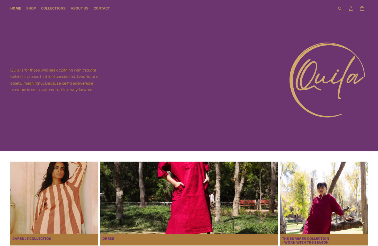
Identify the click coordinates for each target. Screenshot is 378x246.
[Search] (340, 8)
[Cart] (362, 8)
